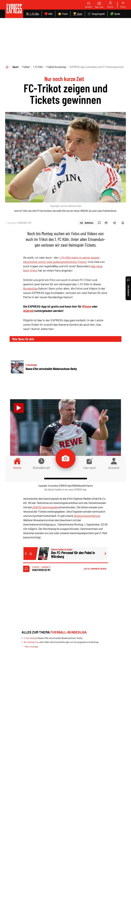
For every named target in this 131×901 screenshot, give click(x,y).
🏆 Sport (77, 13)
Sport (15, 66)
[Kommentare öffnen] (99, 222)
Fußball (26, 66)
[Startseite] (7, 66)
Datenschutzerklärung (87, 516)
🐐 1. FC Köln (32, 13)
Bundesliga (30, 288)
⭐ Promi (63, 13)
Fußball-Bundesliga (56, 66)
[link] (14, 9)
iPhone (86, 306)
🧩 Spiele (115, 13)
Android (28, 311)
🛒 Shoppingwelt (96, 13)
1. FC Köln (38, 66)
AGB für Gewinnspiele (45, 507)
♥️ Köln (48, 13)
